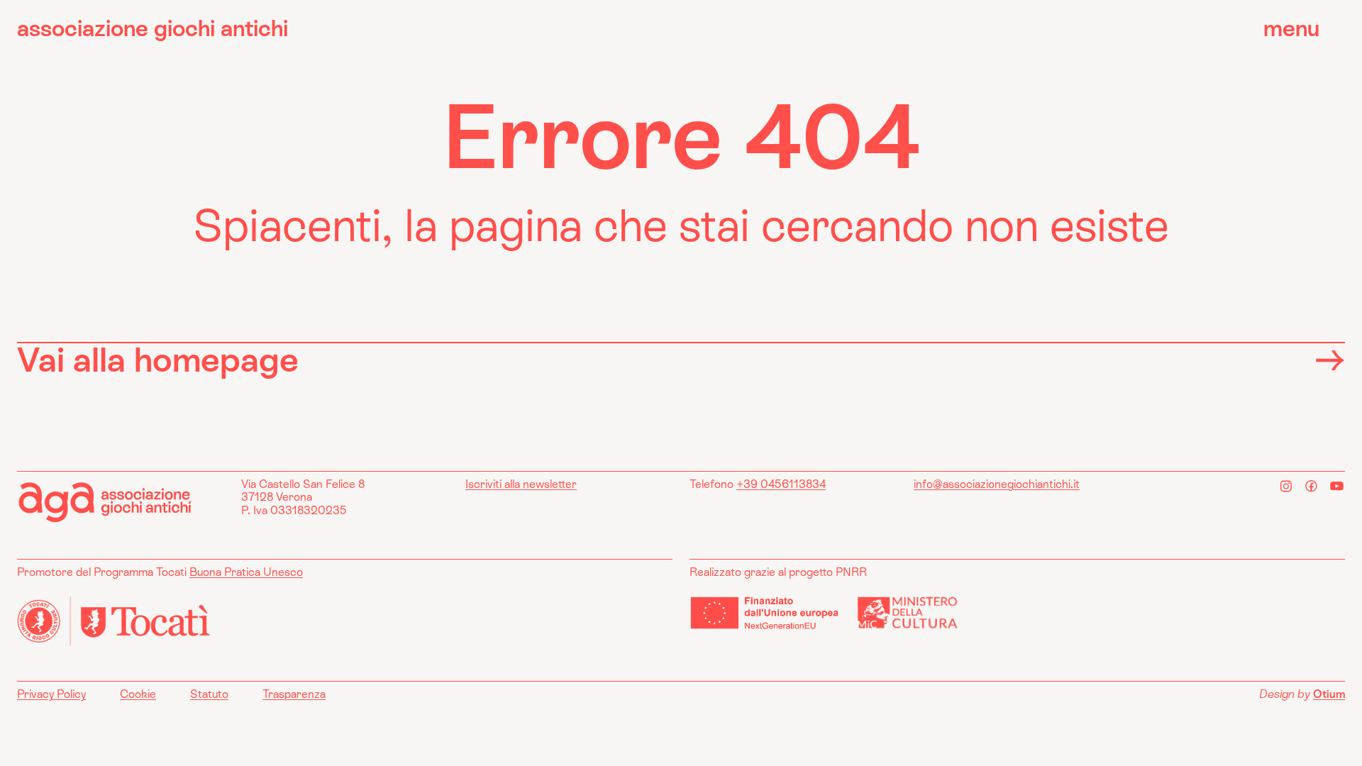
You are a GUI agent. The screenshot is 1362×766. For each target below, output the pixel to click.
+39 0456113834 (781, 484)
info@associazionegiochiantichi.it (997, 484)
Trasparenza (294, 694)
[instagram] (1286, 486)
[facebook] (1311, 486)
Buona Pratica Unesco (246, 572)
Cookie (138, 694)
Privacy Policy (51, 694)
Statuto (209, 694)
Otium (1329, 694)
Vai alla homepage (158, 359)
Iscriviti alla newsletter (521, 484)
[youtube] (1337, 486)
